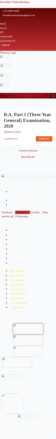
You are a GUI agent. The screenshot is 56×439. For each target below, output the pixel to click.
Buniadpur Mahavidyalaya (14, 2)
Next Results (28, 157)
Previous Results (28, 150)
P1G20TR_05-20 (10, 138)
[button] (53, 95)
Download (44, 138)
